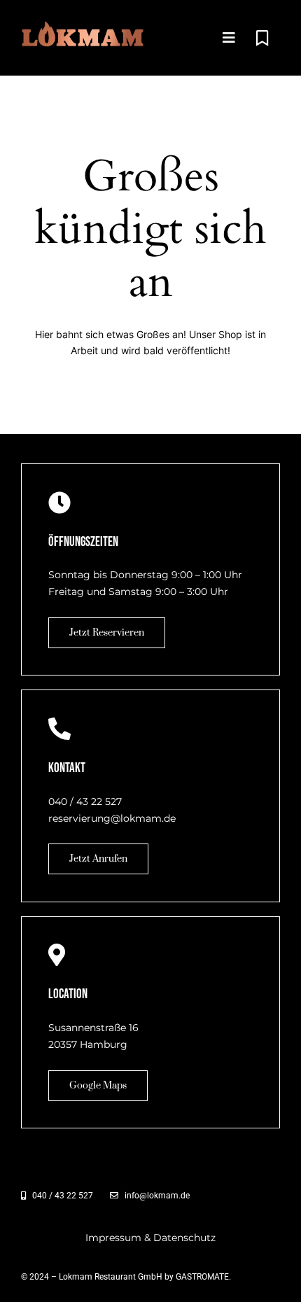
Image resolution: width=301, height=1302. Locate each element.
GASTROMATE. (203, 1277)
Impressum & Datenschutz (150, 1237)
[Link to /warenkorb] (262, 38)
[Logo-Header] (83, 26)
